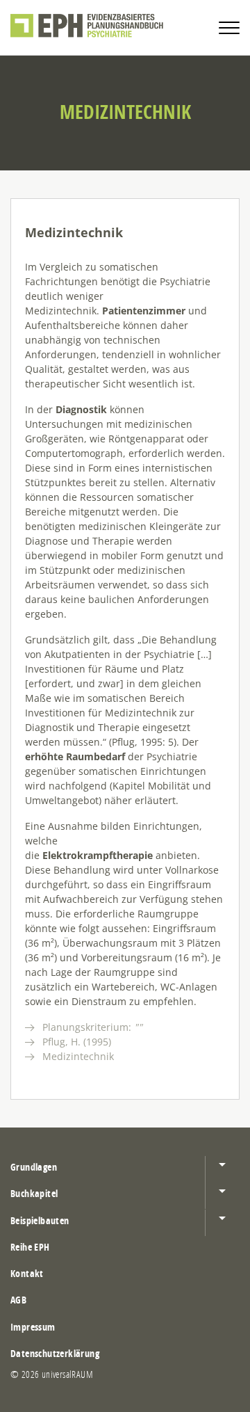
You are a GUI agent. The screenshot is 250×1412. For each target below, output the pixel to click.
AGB (18, 1299)
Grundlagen (33, 1166)
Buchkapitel (34, 1193)
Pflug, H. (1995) (76, 1041)
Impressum (33, 1326)
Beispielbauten (39, 1220)
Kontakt (27, 1273)
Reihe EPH (30, 1246)
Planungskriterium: (92, 1027)
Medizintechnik (78, 1056)
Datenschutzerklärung (54, 1353)
